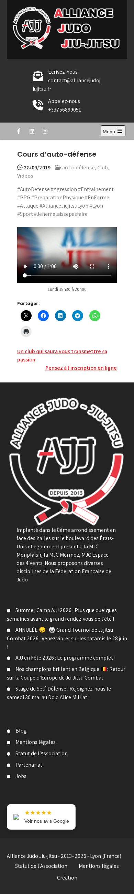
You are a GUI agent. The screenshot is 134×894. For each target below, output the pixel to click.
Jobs (20, 776)
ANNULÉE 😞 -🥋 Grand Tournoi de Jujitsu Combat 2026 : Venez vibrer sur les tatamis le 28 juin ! (67, 638)
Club (102, 167)
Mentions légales (35, 742)
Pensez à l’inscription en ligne (81, 367)
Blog (21, 730)
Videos (25, 175)
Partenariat (28, 764)
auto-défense (78, 167)
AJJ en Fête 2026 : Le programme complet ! (65, 657)
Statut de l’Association (41, 753)
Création (67, 877)
